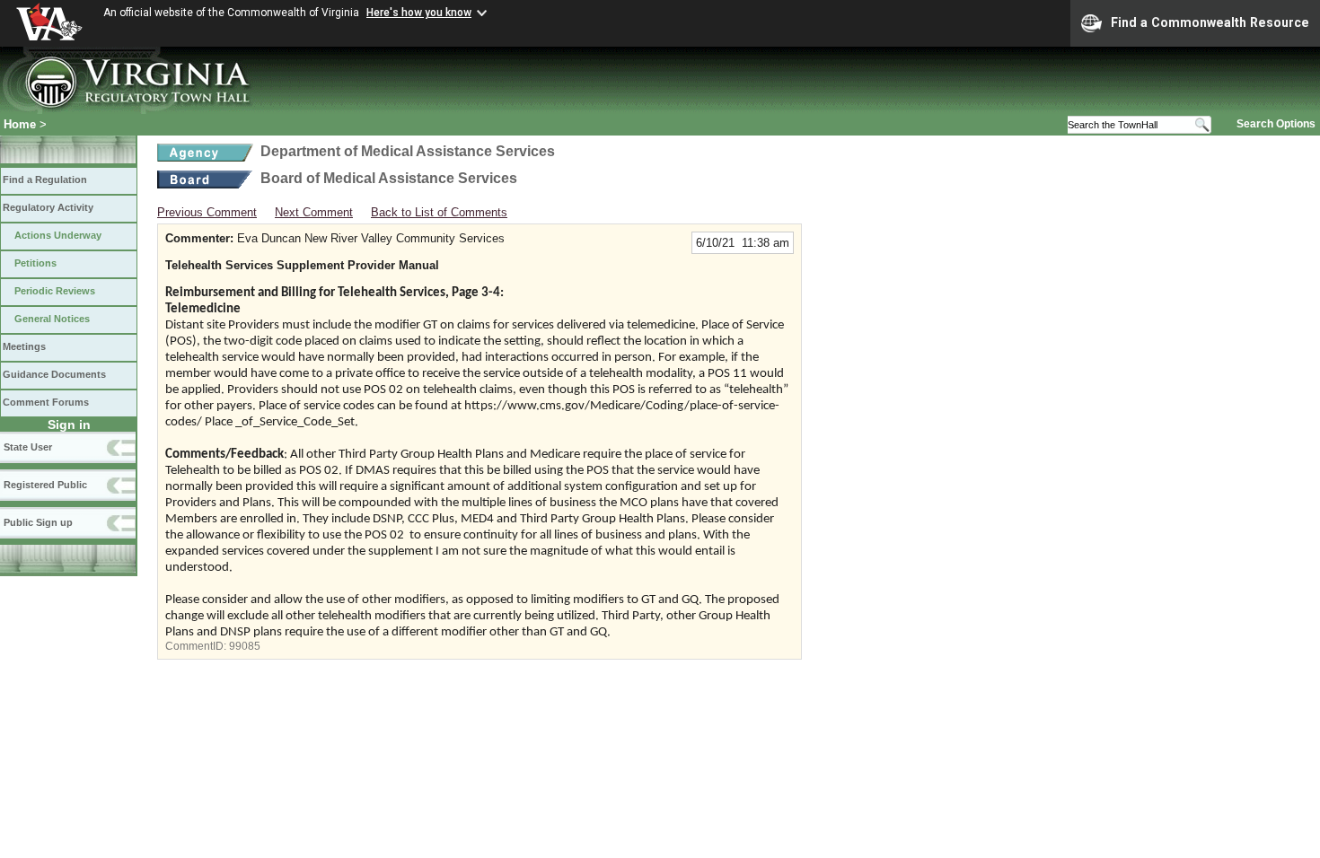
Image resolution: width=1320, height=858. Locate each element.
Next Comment (314, 212)
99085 (244, 646)
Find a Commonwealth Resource (1210, 22)
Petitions (35, 263)
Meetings (24, 346)
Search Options (1276, 123)
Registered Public (45, 484)
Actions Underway (57, 235)
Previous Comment (207, 212)
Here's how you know (418, 12)
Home (20, 124)
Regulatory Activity (48, 207)
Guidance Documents (54, 374)
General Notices (52, 318)
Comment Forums (46, 402)
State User (28, 447)
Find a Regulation (45, 179)
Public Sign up (38, 522)
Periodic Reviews (54, 290)
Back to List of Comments (439, 212)
